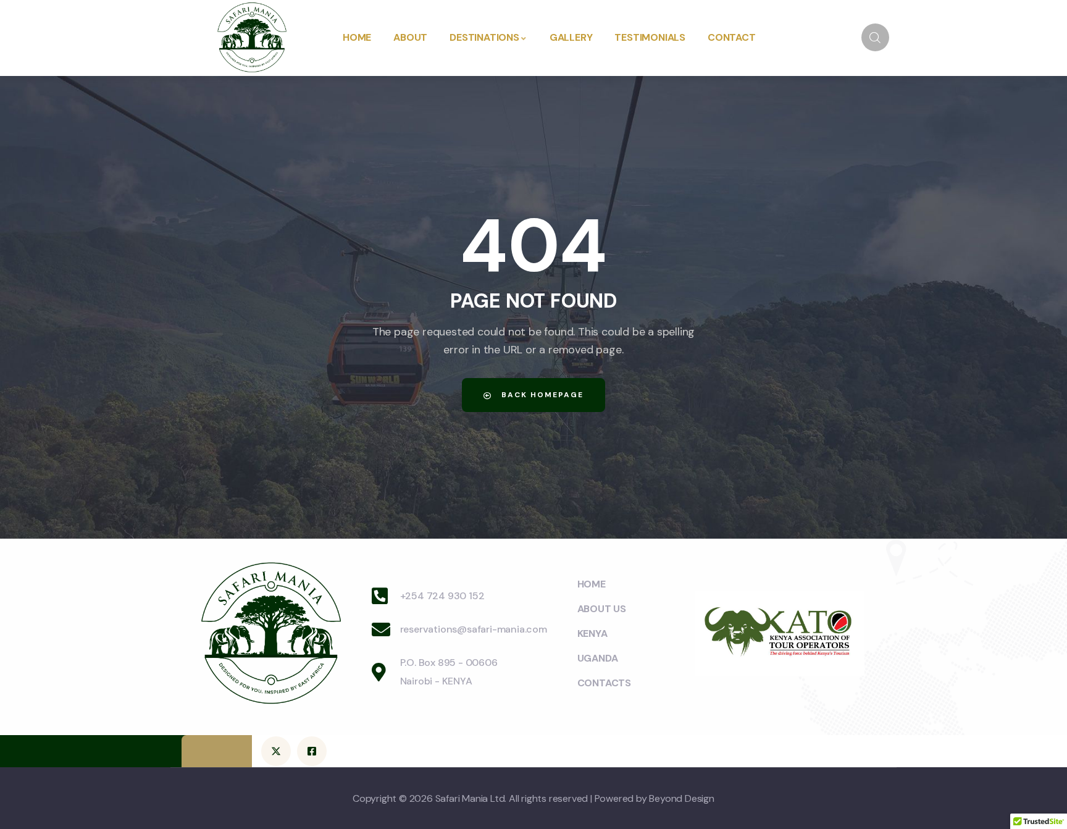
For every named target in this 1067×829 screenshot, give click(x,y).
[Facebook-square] (312, 751)
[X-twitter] (276, 751)
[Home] (251, 37)
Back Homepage (541, 395)
